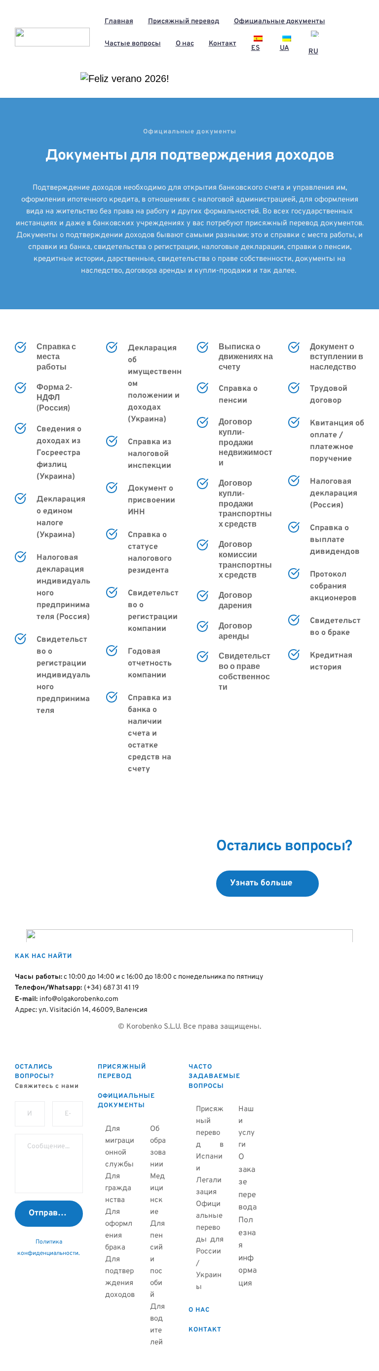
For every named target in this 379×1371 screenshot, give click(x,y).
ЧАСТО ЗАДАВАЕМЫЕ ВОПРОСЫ (215, 1076)
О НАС (199, 1310)
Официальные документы (279, 21)
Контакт (222, 44)
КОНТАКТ (205, 1330)
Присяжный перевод (183, 21)
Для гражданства (118, 1188)
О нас (185, 44)
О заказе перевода (247, 1182)
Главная (119, 21)
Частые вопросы (133, 44)
